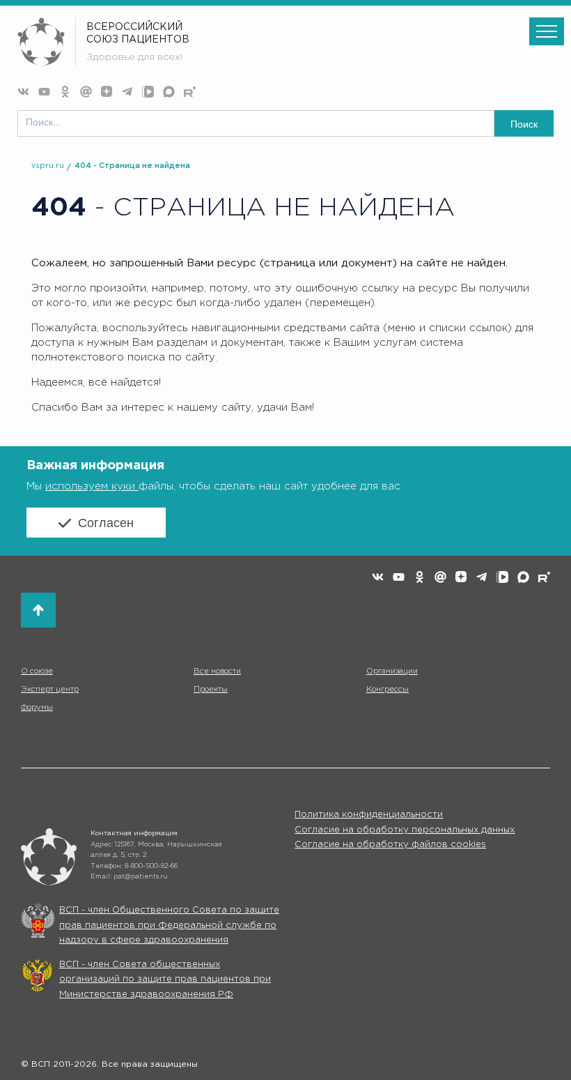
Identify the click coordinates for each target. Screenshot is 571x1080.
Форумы (37, 707)
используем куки (92, 486)
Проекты (211, 689)
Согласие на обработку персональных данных (405, 830)
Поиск (524, 124)
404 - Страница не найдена (132, 165)
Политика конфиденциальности (369, 815)
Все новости (217, 671)
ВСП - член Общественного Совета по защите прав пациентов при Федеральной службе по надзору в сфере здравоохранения (169, 925)
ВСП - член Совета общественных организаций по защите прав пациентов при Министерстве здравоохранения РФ (165, 979)
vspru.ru (47, 165)
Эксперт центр (50, 689)
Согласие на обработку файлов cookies (390, 845)
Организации (392, 671)
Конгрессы (387, 689)
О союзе (37, 671)
